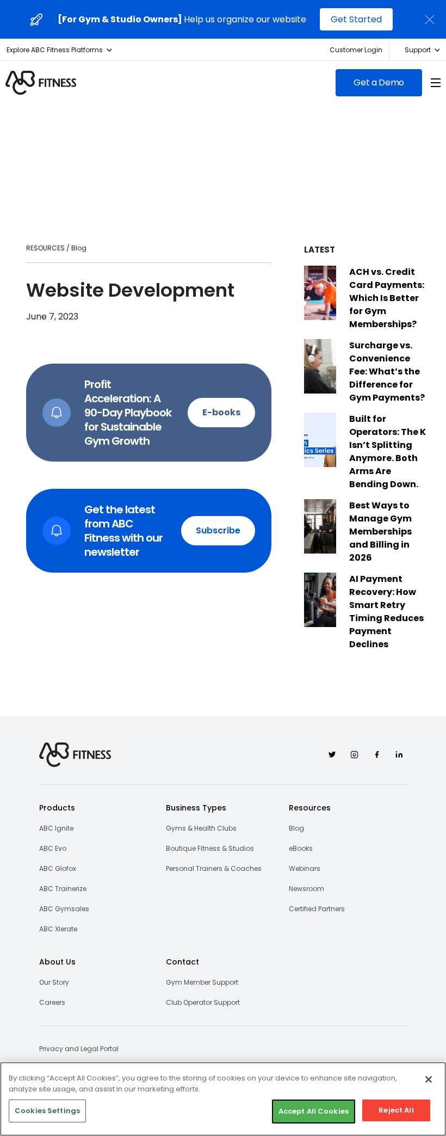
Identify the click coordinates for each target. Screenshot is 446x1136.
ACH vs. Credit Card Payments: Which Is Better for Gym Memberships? (386, 298)
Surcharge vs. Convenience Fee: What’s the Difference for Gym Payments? (387, 371)
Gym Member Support (202, 982)
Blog (296, 828)
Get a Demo (379, 82)
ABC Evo (52, 848)
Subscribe (218, 530)
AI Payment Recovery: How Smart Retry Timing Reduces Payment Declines (386, 611)
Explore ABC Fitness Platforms (55, 49)
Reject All (396, 1110)
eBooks (301, 848)
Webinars (304, 868)
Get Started (356, 19)
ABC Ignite (56, 828)
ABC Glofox (57, 868)
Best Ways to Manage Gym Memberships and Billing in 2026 (380, 531)
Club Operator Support (203, 1002)
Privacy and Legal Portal (79, 1048)
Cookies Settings (47, 1111)
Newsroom (306, 888)
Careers (52, 1002)
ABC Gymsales (64, 908)
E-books (221, 412)
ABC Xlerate (58, 929)
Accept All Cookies (313, 1111)
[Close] (429, 1079)
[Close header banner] (430, 19)
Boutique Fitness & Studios (210, 848)
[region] (223, 1099)
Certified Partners (317, 908)
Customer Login (356, 49)
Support (418, 49)
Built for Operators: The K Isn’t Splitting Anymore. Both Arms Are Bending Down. (387, 451)
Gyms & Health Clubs (201, 828)
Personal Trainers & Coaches (214, 868)
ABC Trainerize (62, 888)
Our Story (54, 982)
